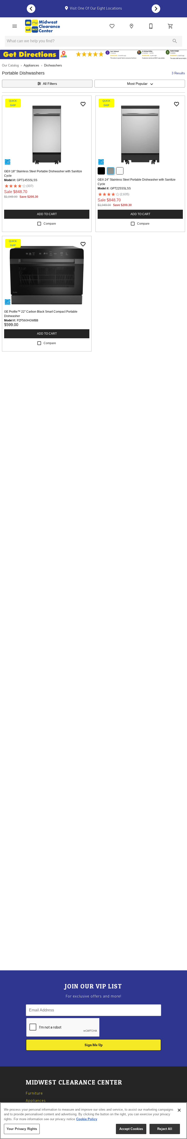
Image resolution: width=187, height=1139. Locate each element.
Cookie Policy (86, 1119)
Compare (50, 223)
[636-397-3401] (151, 26)
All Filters (50, 84)
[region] (93, 1120)
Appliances (31, 65)
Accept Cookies (131, 1129)
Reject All (164, 1129)
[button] (14, 26)
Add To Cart (47, 214)
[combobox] (139, 84)
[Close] (179, 1110)
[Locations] (131, 26)
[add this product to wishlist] (83, 104)
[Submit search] (174, 41)
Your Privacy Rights (22, 1129)
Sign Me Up (93, 1045)
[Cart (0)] (170, 26)
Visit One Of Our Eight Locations (95, 9)
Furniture (34, 1094)
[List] (112, 26)
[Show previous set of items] (31, 9)
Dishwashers (53, 65)
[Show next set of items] (156, 9)
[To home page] (42, 26)
